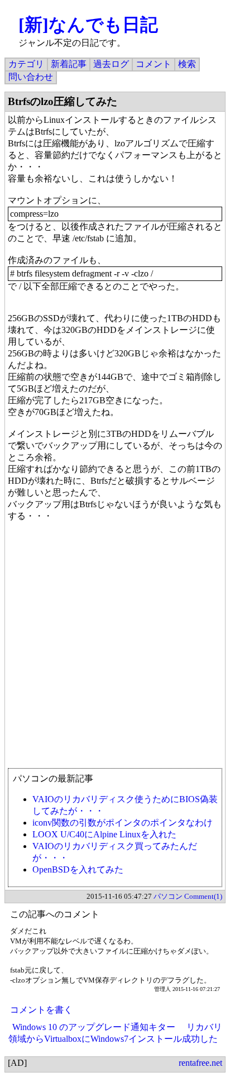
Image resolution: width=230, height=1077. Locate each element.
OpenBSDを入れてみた (77, 869)
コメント (153, 64)
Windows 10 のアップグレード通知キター (93, 1027)
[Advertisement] (115, 650)
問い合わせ (30, 77)
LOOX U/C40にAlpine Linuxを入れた (104, 834)
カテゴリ (26, 64)
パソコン (168, 896)
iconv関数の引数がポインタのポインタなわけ (122, 822)
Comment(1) (203, 896)
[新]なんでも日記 (88, 25)
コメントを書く (41, 1009)
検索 (187, 64)
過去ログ (111, 64)
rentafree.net (200, 1063)
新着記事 (69, 64)
